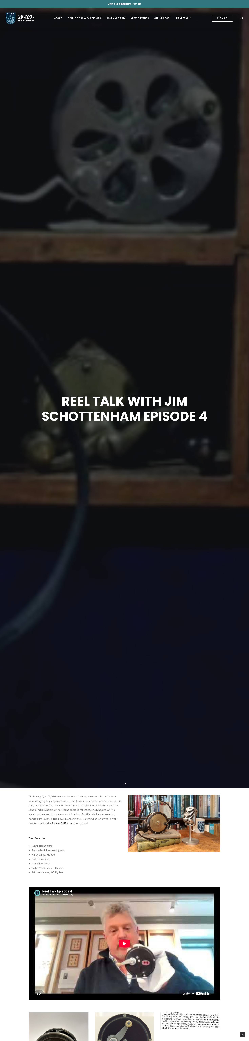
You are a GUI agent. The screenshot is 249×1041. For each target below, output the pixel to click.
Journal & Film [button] (116, 18)
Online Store (162, 18)
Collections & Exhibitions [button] (84, 18)
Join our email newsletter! (124, 4)
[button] (241, 18)
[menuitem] (58, 18)
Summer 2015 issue (62, 823)
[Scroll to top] (242, 1035)
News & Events (140, 18)
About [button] (58, 18)
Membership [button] (183, 18)
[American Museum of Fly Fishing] (20, 18)
